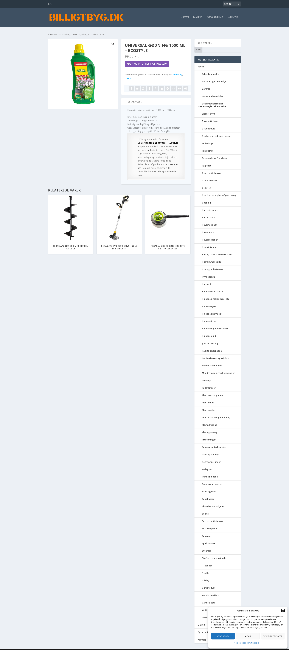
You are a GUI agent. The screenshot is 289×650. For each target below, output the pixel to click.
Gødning (66, 34)
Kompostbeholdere (212, 365)
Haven (185, 17)
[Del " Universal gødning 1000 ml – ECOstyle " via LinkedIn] (161, 88)
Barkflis (206, 88)
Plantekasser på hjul (212, 395)
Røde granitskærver (212, 484)
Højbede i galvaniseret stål (216, 298)
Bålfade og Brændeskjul (214, 81)
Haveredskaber (210, 239)
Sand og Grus (209, 491)
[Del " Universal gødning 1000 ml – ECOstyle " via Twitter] (137, 88)
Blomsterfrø (208, 113)
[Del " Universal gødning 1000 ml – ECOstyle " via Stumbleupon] (173, 88)
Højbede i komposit (212, 313)
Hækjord (206, 284)
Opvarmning (215, 17)
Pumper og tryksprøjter (214, 447)
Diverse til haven (210, 121)
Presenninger (209, 439)
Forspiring (207, 150)
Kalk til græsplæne (212, 350)
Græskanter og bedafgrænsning (219, 195)
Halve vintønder (210, 210)
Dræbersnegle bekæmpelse (216, 136)
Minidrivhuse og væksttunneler (218, 373)
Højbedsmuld (209, 335)
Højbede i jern (209, 306)
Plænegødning (209, 432)
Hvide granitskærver (212, 269)
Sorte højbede (209, 528)
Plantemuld (208, 402)
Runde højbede (210, 476)
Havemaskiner (209, 224)
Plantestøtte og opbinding (216, 417)
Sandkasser (208, 499)
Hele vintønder (209, 247)
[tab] (156, 101)
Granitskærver (209, 180)
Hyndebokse (208, 276)
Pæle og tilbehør (210, 454)
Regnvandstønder (211, 461)
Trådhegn (207, 565)
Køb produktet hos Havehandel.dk (147, 63)
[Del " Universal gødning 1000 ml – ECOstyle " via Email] (179, 88)
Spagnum (207, 536)
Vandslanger (208, 602)
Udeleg (205, 580)
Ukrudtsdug (208, 587)
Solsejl (205, 513)
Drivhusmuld (208, 128)
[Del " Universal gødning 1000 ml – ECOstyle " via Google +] (143, 88)
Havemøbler (208, 232)
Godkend (223, 636)
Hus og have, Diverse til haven (217, 254)
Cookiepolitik (240, 643)
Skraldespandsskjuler (213, 506)
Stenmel (206, 550)
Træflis (205, 573)
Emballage (207, 143)
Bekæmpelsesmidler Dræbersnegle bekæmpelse (211, 105)
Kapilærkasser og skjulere (215, 358)
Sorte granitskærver (212, 521)
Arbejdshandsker (211, 74)
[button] (282, 610)
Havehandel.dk (148, 150)
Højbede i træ (209, 321)
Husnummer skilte (211, 261)
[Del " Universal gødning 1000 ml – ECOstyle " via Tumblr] (149, 88)
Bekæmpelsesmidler (212, 96)
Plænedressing (209, 424)
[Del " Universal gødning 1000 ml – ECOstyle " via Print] (185, 88)
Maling (197, 17)
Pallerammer (209, 387)
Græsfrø (206, 187)
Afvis (248, 636)
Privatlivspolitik (253, 643)
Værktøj (233, 17)
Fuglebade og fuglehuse (214, 158)
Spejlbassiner (209, 543)
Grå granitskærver (211, 173)
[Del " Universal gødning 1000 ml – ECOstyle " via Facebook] (131, 88)
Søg (198, 49)
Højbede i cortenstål (212, 291)
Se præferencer (273, 636)
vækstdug (207, 617)
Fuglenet (206, 165)
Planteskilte (208, 410)
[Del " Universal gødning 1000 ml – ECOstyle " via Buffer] (167, 88)
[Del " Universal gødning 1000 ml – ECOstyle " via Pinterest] (155, 88)
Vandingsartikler (211, 595)
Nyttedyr (207, 380)
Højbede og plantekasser (215, 328)
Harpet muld (208, 217)
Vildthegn (207, 610)
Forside (51, 34)
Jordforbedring (210, 343)
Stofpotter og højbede (214, 558)
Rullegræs (207, 469)
